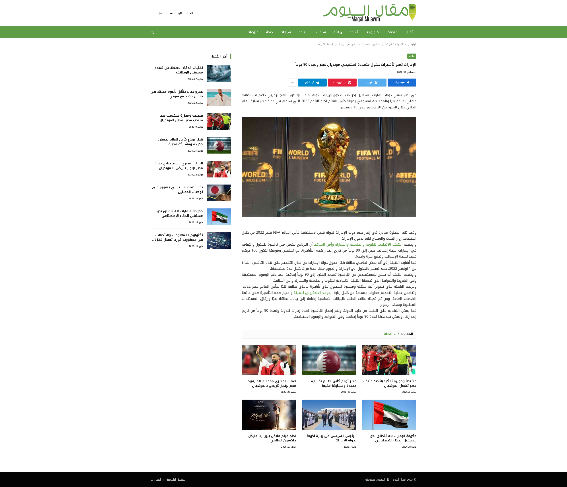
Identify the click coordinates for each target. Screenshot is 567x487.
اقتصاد (393, 32)
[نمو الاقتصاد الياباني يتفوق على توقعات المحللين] (219, 193)
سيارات (285, 32)
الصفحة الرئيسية (181, 13)
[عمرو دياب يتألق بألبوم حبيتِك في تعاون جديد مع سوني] (219, 97)
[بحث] (153, 32)
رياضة (337, 32)
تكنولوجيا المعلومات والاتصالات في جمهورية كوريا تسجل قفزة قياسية (179, 237)
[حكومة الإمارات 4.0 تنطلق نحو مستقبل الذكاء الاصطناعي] (389, 415)
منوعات (252, 32)
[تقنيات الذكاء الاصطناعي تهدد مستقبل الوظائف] (219, 73)
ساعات (321, 32)
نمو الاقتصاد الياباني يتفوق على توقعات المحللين (177, 189)
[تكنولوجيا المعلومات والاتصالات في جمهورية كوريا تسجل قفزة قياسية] (219, 240)
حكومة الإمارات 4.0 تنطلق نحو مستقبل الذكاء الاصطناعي (393, 438)
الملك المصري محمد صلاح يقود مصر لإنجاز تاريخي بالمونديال (272, 383)
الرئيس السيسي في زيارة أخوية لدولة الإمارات (331, 438)
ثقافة (354, 32)
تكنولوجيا (373, 32)
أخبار (409, 32)
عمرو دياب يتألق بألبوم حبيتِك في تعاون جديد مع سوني (177, 94)
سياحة (303, 32)
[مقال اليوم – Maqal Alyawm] (369, 13)
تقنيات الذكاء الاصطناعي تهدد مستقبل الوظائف (179, 70)
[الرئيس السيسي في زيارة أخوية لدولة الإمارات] (329, 415)
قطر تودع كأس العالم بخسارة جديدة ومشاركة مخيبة (333, 383)
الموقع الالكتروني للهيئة (313, 292)
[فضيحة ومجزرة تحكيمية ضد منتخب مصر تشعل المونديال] (389, 360)
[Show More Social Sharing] (292, 83)
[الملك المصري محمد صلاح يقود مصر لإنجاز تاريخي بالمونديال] (269, 360)
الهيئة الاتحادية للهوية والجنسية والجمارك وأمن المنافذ (358, 244)
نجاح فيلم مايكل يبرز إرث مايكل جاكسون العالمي (272, 438)
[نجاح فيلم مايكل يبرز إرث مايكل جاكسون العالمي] (269, 415)
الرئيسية (411, 44)
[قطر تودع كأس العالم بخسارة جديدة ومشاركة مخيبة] (329, 360)
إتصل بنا (158, 13)
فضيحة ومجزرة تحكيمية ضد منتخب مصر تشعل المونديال (389, 383)
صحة (269, 32)
